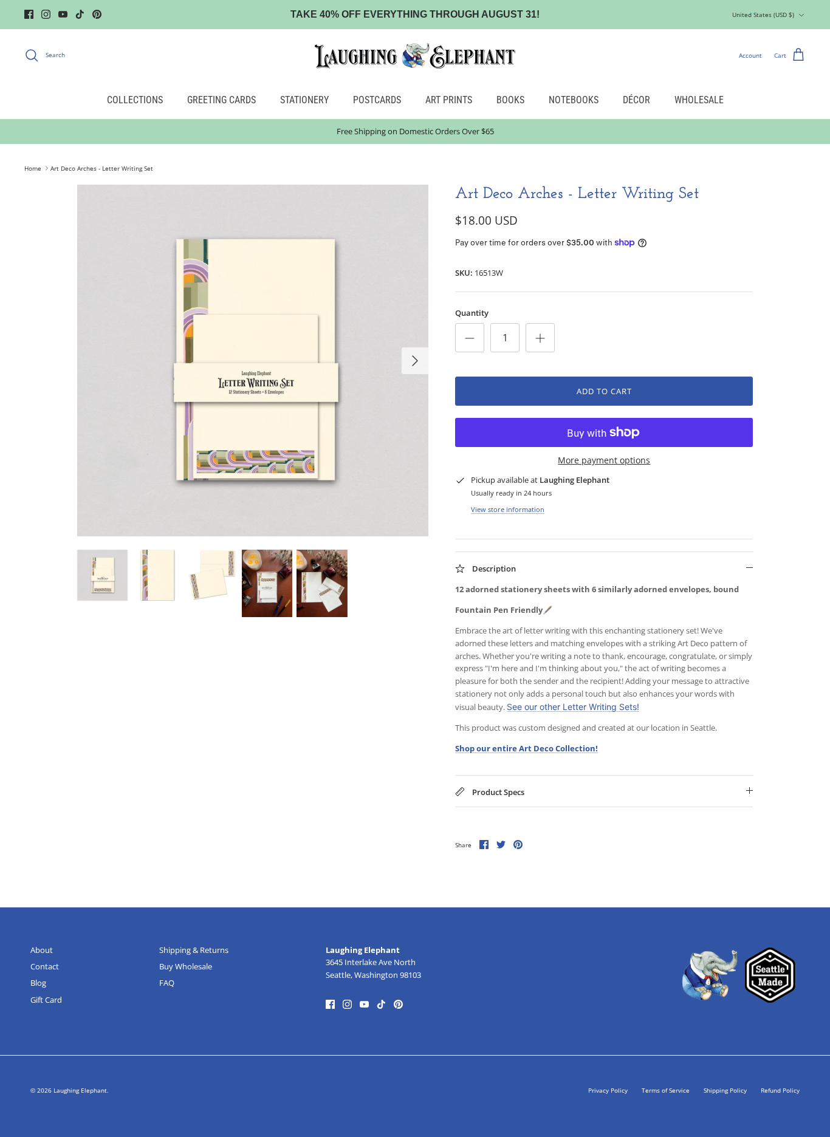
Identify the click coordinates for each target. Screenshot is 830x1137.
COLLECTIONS (135, 100)
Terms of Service (666, 1090)
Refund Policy (780, 1090)
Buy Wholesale (185, 966)
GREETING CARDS (221, 100)
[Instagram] (45, 14)
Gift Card (46, 999)
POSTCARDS (377, 100)
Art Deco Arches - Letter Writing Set (101, 168)
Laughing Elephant (80, 1090)
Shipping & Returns (193, 949)
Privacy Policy (608, 1090)
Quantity (472, 312)
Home (32, 168)
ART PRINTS (448, 100)
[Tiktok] (79, 14)
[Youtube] (62, 14)
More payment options (604, 461)
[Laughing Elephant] (415, 55)
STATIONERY (304, 100)
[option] (253, 360)
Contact (44, 966)
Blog (38, 982)
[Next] (415, 360)
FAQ (166, 982)
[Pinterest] (96, 14)
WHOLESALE (699, 100)
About (41, 949)
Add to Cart (604, 391)
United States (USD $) (763, 14)
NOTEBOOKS (573, 100)
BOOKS (510, 100)
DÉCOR (636, 100)
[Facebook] (28, 14)
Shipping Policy (725, 1090)
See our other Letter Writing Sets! (573, 707)
